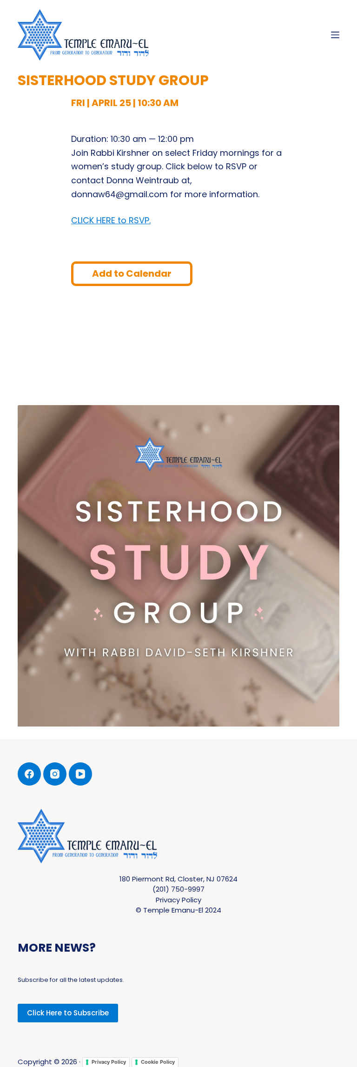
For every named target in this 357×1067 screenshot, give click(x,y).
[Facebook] (29, 774)
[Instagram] (54, 774)
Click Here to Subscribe (68, 1013)
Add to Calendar (132, 273)
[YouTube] (80, 774)
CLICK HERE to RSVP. (111, 220)
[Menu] (335, 35)
